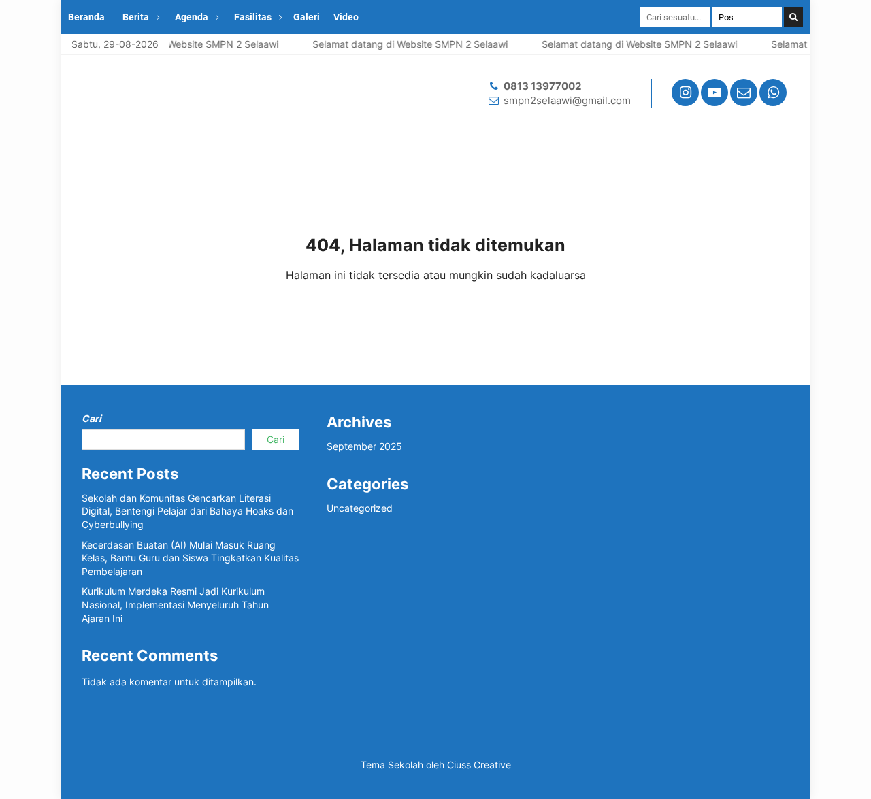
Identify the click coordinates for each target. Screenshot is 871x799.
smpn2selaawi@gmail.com (567, 100)
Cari (91, 418)
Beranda (86, 17)
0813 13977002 (542, 86)
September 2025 (364, 446)
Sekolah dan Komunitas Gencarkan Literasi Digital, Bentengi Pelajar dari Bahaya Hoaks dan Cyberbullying (187, 511)
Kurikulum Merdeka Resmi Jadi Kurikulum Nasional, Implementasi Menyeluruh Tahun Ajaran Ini (175, 604)
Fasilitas (253, 17)
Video (346, 17)
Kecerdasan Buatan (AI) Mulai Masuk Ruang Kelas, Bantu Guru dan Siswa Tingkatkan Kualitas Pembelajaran (190, 558)
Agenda (191, 17)
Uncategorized (360, 508)
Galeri (306, 17)
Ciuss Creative (479, 764)
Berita (135, 17)
